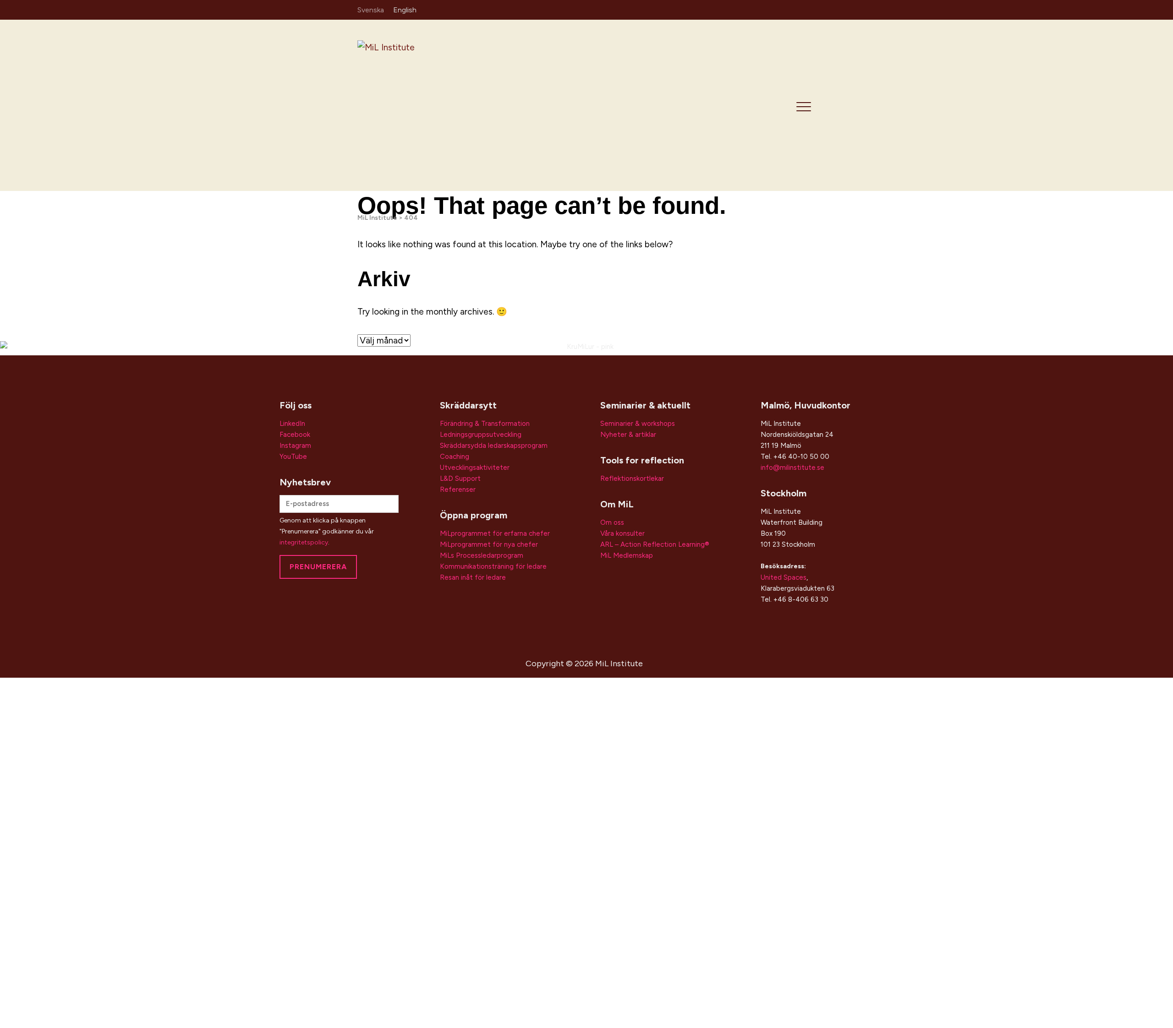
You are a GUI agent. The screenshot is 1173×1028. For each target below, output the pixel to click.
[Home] (422, 104)
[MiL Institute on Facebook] (795, 9)
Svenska (370, 9)
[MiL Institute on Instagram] (782, 9)
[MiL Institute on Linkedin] (768, 9)
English (405, 9)
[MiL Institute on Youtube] (809, 9)
